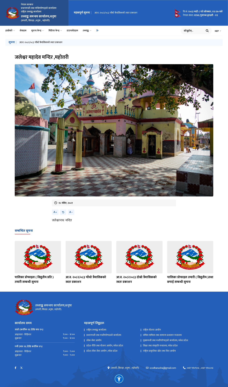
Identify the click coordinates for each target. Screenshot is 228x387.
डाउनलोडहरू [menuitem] (72, 31)
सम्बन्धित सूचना (24, 230)
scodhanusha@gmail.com (163, 368)
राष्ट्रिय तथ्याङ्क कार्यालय (96, 330)
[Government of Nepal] (12, 13)
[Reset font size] (63, 212)
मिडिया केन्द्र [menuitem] (54, 31)
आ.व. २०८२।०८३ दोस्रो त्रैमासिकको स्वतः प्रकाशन (136, 280)
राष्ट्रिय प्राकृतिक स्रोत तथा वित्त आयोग (159, 351)
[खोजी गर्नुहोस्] (207, 30)
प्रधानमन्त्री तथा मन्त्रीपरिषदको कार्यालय (103, 335)
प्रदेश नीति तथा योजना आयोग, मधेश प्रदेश (104, 346)
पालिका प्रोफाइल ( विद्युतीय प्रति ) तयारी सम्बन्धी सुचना (34, 280)
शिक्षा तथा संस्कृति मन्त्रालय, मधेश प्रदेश (160, 346)
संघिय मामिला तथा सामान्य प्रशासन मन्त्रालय (162, 335)
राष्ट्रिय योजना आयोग (152, 330)
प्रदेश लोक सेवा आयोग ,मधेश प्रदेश (101, 351)
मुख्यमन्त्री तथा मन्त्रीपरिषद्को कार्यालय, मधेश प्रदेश (165, 340)
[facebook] (15, 368)
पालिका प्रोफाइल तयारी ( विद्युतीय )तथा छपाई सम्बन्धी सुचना (190, 280)
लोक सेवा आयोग (93, 340)
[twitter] (21, 368)
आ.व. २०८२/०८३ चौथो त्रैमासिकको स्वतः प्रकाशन (115, 13)
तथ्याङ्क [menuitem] (86, 31)
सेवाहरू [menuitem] (23, 31)
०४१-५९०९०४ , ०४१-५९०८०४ (200, 368)
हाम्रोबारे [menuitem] (8, 31)
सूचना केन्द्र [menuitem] (36, 31)
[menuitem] (97, 30)
